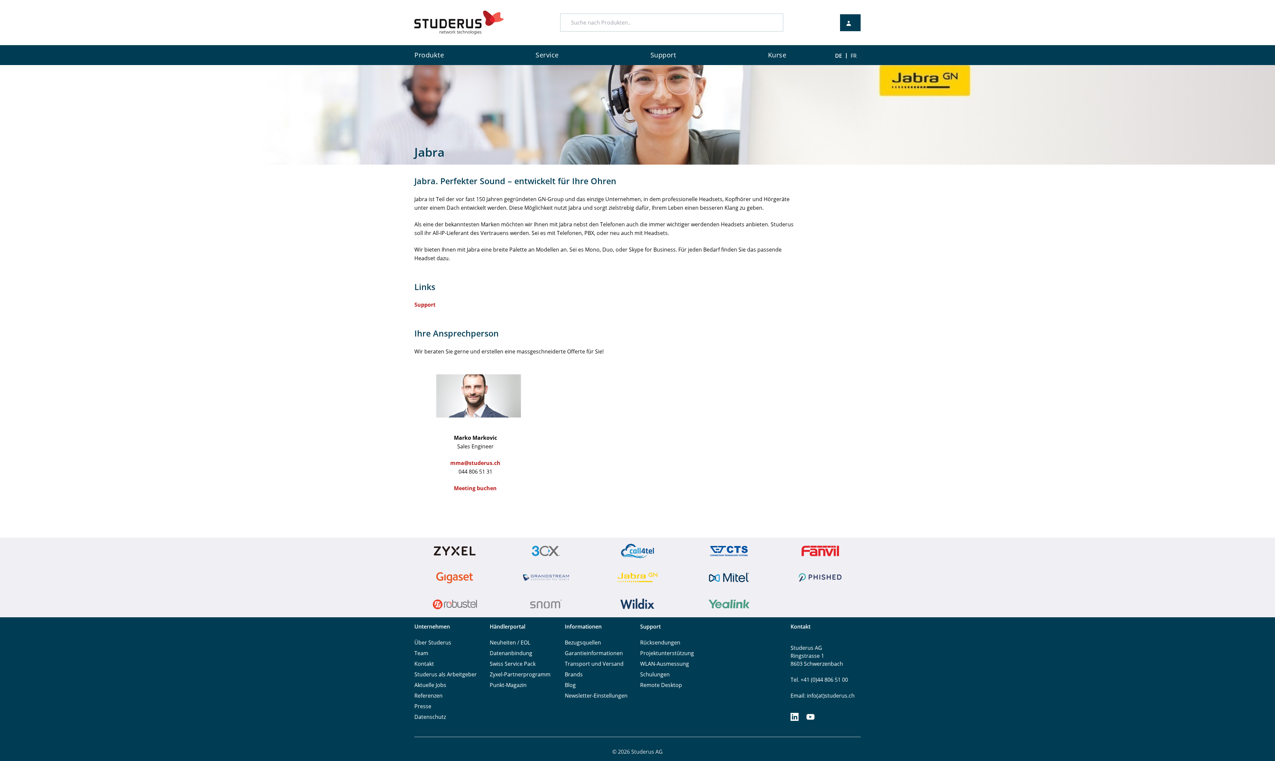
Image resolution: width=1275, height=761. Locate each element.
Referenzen (428, 695)
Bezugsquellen (583, 642)
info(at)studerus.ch (831, 695)
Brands (574, 674)
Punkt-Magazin (508, 685)
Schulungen (655, 674)
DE (838, 55)
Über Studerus (432, 642)
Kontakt (424, 663)
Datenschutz (430, 717)
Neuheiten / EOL (510, 642)
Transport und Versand (594, 663)
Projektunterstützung (667, 653)
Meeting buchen (475, 488)
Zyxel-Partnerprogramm (520, 674)
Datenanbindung (511, 653)
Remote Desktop (661, 685)
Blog (570, 685)
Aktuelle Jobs (430, 685)
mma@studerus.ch (475, 463)
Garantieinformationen (594, 653)
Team (421, 653)
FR (854, 55)
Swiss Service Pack (513, 663)
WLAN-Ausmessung (664, 663)
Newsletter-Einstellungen (596, 695)
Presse (422, 706)
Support (425, 304)
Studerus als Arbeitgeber (445, 674)
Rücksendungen (660, 642)
